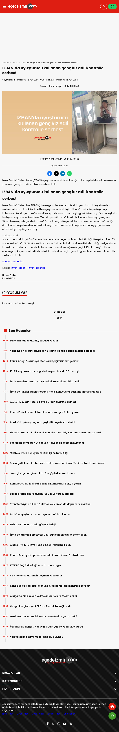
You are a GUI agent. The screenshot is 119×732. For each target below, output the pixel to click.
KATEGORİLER (12, 681)
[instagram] (58, 724)
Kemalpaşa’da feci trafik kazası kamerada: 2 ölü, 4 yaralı (45, 483)
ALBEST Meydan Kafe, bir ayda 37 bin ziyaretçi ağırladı (43, 402)
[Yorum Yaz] (112, 716)
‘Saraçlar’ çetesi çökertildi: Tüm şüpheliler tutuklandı (42, 473)
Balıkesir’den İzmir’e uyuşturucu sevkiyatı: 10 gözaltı (42, 493)
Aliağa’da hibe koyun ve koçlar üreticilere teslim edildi (43, 596)
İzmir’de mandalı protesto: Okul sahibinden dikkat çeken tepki (48, 534)
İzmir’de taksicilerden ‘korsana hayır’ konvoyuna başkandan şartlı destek (55, 391)
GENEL (16, 62)
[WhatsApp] (112, 6)
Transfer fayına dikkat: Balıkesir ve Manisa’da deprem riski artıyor (50, 504)
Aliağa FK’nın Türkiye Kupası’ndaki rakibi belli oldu (40, 545)
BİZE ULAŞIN (11, 689)
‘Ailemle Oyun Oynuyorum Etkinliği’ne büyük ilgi (39, 453)
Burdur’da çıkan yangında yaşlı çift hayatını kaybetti (42, 422)
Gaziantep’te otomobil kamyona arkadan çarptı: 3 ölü (43, 616)
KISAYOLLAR (11, 673)
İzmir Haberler (36, 268)
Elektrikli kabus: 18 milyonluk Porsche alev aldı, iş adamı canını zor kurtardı (55, 432)
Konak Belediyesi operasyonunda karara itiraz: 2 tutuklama (47, 555)
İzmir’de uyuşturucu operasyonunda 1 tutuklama (40, 514)
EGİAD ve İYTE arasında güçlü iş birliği (33, 524)
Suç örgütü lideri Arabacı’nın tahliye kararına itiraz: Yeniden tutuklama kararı (57, 463)
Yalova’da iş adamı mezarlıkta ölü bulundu (36, 637)
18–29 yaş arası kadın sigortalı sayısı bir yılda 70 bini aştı (44, 371)
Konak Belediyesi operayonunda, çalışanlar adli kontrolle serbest (50, 585)
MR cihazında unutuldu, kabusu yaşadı (34, 340)
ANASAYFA (6, 62)
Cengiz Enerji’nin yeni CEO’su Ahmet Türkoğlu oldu (40, 606)
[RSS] (71, 724)
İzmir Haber (18, 268)
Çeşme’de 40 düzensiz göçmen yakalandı (36, 575)
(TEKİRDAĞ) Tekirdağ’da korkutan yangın (35, 565)
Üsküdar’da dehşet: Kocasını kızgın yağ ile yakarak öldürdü (46, 626)
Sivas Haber (23, 713)
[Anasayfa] (112, 706)
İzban (59, 317)
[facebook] (47, 724)
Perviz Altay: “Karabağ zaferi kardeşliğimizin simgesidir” (44, 361)
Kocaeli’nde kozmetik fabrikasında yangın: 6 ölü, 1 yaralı (44, 412)
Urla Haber (69, 713)
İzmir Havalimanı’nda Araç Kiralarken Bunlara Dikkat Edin (45, 381)
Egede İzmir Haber (13, 261)
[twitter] (53, 724)
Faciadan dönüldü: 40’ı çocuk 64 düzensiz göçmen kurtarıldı (47, 442)
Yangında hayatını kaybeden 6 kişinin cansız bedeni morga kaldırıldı (52, 350)
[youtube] (64, 724)
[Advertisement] (59, 36)
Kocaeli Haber (54, 713)
